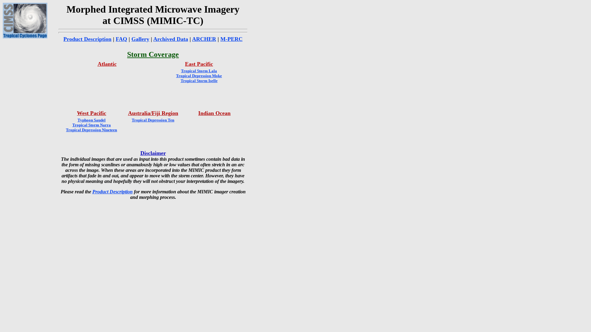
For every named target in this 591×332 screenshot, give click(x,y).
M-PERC (231, 39)
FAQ (121, 39)
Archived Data (170, 39)
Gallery (140, 39)
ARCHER (204, 39)
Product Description (87, 39)
